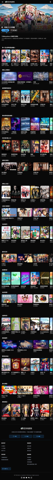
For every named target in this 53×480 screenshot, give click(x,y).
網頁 (39, 436)
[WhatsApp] (31, 477)
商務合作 (29, 448)
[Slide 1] (1, 32)
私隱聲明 (29, 459)
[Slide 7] (9, 32)
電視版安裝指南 (4, 459)
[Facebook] (24, 477)
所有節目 (29, 457)
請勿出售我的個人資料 (32, 464)
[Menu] (2, 2)
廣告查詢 (29, 450)
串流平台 (3, 450)
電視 (27, 436)
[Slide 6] (8, 32)
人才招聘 (3, 448)
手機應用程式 (4, 457)
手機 (15, 436)
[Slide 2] (2, 32)
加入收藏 (14, 30)
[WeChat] (29, 477)
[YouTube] (26, 477)
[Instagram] (21, 477)
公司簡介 (3, 446)
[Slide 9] (11, 32)
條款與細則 (29, 462)
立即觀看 (6, 30)
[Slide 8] (10, 32)
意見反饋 (29, 446)
